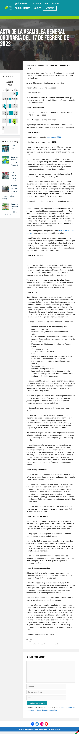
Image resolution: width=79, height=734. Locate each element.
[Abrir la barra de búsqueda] (72, 13)
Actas (30, 640)
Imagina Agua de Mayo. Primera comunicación (44, 644)
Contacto (37, 8)
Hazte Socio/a (49, 8)
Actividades (37, 3)
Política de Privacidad (52, 729)
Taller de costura (34, 642)
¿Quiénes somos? (21, 3)
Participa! (55, 3)
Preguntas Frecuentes (23, 8)
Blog (46, 3)
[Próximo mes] (17, 83)
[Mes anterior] (3, 83)
